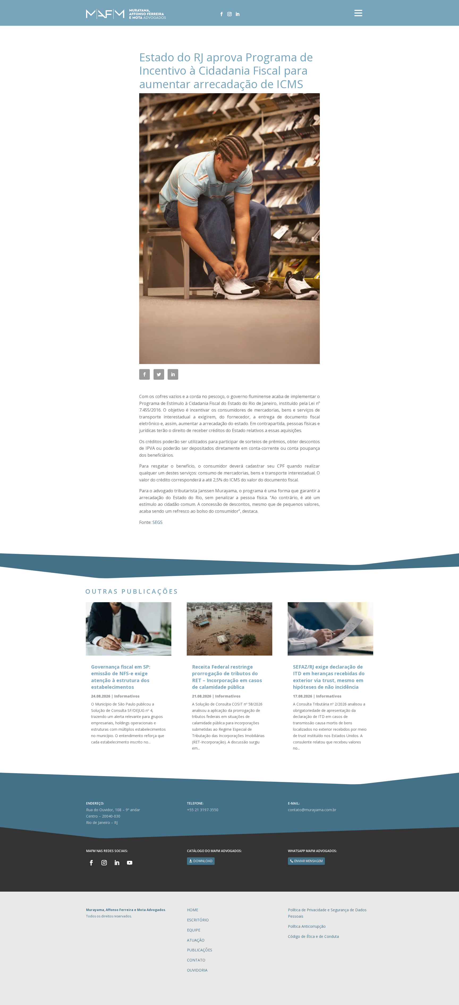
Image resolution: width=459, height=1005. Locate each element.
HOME (192, 909)
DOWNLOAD (202, 861)
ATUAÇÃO (196, 940)
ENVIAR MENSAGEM (308, 861)
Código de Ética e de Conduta (313, 936)
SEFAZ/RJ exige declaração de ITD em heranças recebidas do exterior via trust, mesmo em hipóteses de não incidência (329, 677)
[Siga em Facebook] (221, 14)
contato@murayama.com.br (312, 809)
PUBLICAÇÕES (199, 949)
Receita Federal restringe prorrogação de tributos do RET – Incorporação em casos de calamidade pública (227, 677)
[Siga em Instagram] (229, 14)
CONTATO (196, 960)
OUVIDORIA (197, 970)
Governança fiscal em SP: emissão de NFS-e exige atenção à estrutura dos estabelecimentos (120, 677)
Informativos (126, 696)
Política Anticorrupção (307, 926)
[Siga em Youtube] (129, 862)
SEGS (157, 522)
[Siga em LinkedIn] (237, 14)
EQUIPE (193, 930)
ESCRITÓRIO (198, 919)
